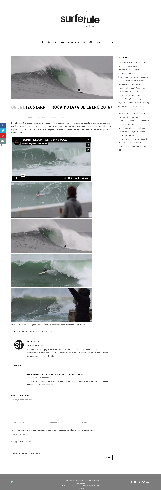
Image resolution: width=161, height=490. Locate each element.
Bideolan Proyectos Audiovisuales (65, 324)
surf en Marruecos (126, 135)
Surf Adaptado (128, 124)
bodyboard (132, 66)
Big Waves (122, 66)
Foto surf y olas (124, 95)
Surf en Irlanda (141, 132)
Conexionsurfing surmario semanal (133, 77)
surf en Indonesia (125, 132)
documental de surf (126, 88)
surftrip (121, 146)
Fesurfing (140, 88)
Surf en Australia (125, 128)
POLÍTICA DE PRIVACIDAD (81, 486)
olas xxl (21, 331)
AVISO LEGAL (65, 486)
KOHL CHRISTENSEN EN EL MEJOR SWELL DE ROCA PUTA (55, 374)
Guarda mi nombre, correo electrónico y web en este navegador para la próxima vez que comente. (54, 430)
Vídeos (30, 117)
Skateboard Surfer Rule (128, 117)
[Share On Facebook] (3, 125)
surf (37, 331)
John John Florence (140, 95)
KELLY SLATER (123, 99)
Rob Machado (124, 113)
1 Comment (52, 117)
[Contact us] (3, 141)
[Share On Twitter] (3, 130)
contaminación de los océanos (131, 80)
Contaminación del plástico (129, 84)
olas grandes (123, 110)
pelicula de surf (137, 110)
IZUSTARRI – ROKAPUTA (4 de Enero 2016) (29, 324)
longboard (122, 102)
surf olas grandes (48, 331)
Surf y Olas (130, 146)
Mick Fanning (143, 102)
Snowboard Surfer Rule (139, 121)
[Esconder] (1, 145)
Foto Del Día (134, 91)
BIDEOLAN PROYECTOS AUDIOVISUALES (66, 126)
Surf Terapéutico (136, 142)
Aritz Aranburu (140, 62)
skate (133, 113)
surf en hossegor (141, 128)
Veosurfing (141, 146)
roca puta (30, 331)
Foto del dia (123, 91)
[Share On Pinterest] (3, 135)
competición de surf (126, 73)
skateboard (141, 113)
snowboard (123, 121)
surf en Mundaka (125, 139)
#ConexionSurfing (125, 62)
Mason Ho (132, 102)
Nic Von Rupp (138, 106)
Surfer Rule (40, 117)
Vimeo (85, 324)
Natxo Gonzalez (125, 106)
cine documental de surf (128, 70)
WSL (119, 150)
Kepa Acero (135, 99)
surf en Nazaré (140, 139)
